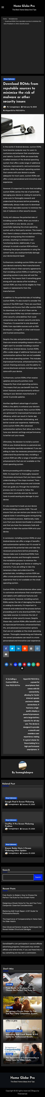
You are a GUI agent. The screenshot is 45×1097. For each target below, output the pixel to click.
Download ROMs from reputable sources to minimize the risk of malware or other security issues (20, 92)
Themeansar (22, 1094)
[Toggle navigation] (2, 7)
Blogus (34, 1091)
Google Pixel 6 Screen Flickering (19, 802)
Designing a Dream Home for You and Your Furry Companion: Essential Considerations (22, 1013)
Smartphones (9, 79)
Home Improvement (14, 1031)
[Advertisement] (22, 49)
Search (6, 870)
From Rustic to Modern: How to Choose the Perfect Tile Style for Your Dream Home (20, 990)
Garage (9, 984)
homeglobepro (15, 107)
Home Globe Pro (24, 6)
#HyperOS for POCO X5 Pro (15, 110)
